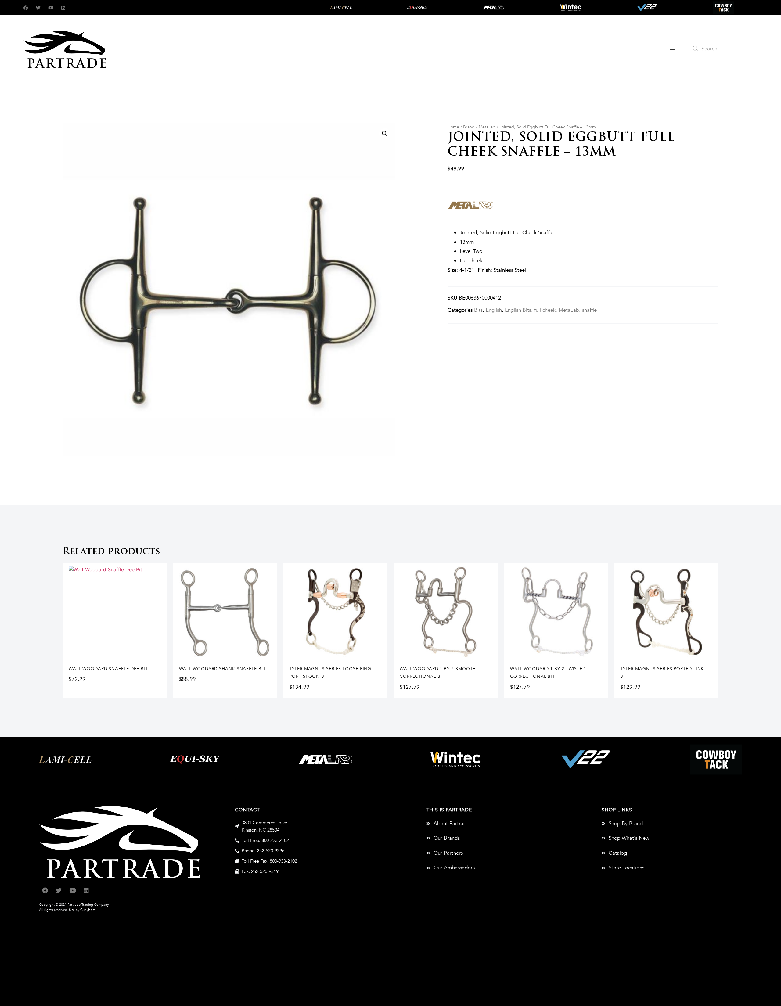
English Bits (518, 310)
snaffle (589, 310)
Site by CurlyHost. (82, 909)
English (494, 310)
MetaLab (487, 127)
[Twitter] (38, 7)
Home (453, 127)
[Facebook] (25, 7)
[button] (672, 49)
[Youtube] (51, 7)
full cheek (545, 310)
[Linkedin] (63, 7)
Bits (478, 310)
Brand (469, 127)
